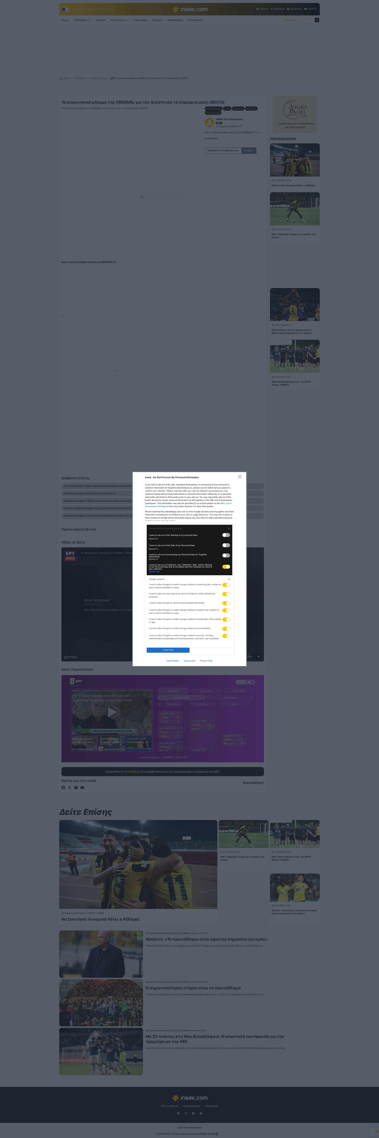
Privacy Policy (206, 660)
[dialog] (189, 569)
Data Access (189, 660)
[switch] (226, 535)
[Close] (241, 477)
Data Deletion (172, 660)
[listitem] (189, 528)
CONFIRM (168, 650)
